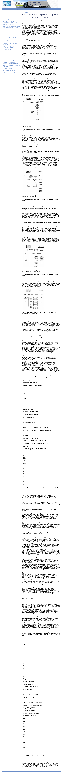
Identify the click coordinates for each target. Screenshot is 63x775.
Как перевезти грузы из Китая (8, 24)
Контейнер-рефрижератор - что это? (10, 58)
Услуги (12, 9)
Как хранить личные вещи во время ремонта (10, 32)
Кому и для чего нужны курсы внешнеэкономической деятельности (10, 22)
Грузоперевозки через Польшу (9, 70)
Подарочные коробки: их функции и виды (11, 60)
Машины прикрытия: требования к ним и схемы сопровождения (11, 52)
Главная (8, 9)
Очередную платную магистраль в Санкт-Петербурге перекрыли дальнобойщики (11, 63)
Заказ (15, 9)
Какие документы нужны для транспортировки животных (8, 55)
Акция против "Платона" (7, 68)
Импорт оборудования (7, 19)
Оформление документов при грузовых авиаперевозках (10, 37)
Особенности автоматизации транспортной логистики (8, 47)
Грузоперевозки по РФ (20, 9)
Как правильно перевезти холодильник (10, 29)
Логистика (5, 12)
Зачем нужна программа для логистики (10, 34)
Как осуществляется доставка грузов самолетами (10, 44)
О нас (34, 9)
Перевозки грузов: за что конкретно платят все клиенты (11, 66)
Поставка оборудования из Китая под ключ (11, 14)
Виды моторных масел (7, 49)
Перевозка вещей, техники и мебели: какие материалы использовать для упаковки (11, 27)
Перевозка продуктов (28, 9)
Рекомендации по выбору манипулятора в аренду (11, 41)
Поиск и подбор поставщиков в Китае (10, 17)
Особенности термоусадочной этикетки (10, 72)
